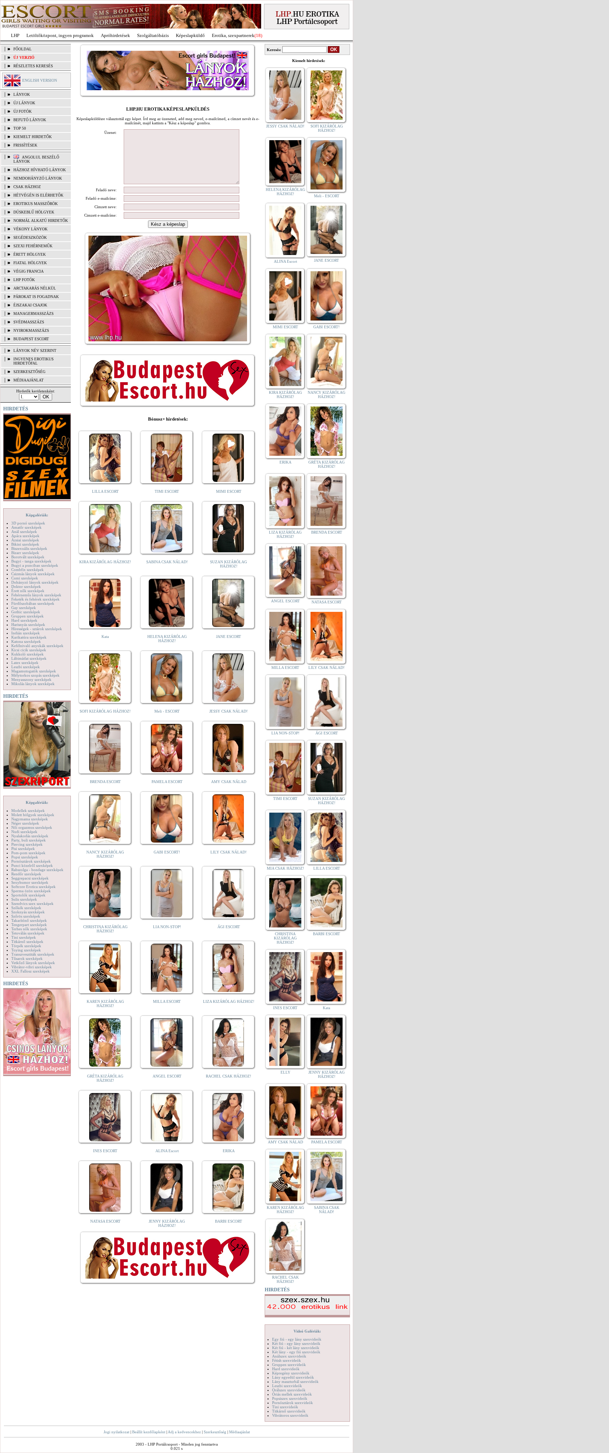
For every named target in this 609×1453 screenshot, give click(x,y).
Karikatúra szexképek (29, 637)
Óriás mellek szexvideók (292, 1394)
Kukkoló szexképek (27, 654)
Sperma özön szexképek (31, 891)
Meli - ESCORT (167, 711)
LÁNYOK (21, 94)
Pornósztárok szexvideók (292, 1403)
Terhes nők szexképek (29, 929)
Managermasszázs (33, 313)
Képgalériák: (37, 515)
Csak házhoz (27, 187)
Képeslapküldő (190, 35)
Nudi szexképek (24, 832)
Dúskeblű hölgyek (33, 212)
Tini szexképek (23, 937)
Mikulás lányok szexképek (33, 684)
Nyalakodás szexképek (29, 836)
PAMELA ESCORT (167, 782)
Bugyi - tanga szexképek (31, 561)
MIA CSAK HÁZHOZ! (285, 868)
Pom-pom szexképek (28, 853)
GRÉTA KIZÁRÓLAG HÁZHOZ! (105, 1078)
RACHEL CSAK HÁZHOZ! (228, 1076)
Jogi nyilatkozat (116, 1432)
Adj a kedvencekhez (184, 1432)
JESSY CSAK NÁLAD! (228, 711)
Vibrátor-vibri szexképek (31, 967)
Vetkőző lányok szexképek (33, 963)
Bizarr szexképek (25, 553)
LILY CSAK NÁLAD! (228, 852)
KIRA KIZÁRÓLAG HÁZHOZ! (105, 562)
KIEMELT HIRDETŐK (32, 137)
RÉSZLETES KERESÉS (33, 66)
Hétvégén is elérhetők (38, 195)
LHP (15, 35)
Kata (105, 636)
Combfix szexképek (27, 569)
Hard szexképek (24, 620)
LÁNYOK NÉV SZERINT (34, 350)
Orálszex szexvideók (289, 1390)
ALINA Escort (167, 1151)
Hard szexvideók (286, 1369)
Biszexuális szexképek (29, 548)
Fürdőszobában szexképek (32, 603)
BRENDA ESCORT (105, 782)
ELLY (285, 1072)
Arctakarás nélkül (34, 288)
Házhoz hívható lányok (39, 170)
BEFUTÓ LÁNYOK (29, 120)
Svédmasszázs (28, 322)
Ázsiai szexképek (25, 540)
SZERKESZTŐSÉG (29, 372)
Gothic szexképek (25, 612)
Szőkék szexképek (26, 908)
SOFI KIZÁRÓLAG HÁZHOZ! (105, 711)
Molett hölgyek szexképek (32, 815)
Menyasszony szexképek (31, 679)
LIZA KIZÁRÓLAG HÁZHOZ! (228, 1001)
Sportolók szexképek (28, 895)
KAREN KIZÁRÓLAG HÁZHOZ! (105, 1003)
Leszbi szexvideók (287, 1386)
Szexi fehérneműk (33, 246)
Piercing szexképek (27, 844)
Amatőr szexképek (26, 527)
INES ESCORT (105, 1151)
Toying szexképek (26, 950)
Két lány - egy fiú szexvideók (296, 1352)
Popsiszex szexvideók (289, 1398)
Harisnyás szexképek (28, 624)
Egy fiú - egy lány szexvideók (296, 1339)
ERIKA (229, 1151)
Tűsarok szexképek (27, 958)
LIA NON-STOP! (167, 927)
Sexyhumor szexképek (29, 882)
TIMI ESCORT (167, 491)
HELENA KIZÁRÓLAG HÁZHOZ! (167, 638)
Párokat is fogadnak (36, 296)
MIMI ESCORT (228, 491)
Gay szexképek (23, 608)
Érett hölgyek (29, 254)
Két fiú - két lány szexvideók (295, 1348)
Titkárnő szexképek (27, 941)
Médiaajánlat (239, 1432)
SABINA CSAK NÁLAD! (167, 562)
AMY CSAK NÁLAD (228, 782)
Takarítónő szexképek (29, 920)
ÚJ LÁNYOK (24, 103)
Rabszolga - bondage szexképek (37, 870)
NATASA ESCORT (105, 1221)
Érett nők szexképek (27, 591)
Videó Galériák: (307, 1331)
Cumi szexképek (24, 578)
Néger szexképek (25, 823)
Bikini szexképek (25, 544)
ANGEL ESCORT (167, 1076)
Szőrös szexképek (25, 916)
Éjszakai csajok (30, 305)
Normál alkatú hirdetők (40, 220)
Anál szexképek (24, 531)
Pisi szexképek (23, 848)
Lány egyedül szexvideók (293, 1377)
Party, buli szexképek (28, 840)
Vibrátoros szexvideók (290, 1415)
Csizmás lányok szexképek (33, 574)
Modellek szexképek (28, 810)
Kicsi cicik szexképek (28, 650)
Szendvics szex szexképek (32, 903)
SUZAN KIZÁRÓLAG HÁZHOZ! (228, 564)
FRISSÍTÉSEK (25, 145)
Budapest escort (31, 339)
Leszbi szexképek (25, 667)
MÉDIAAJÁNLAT (28, 380)
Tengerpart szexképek (29, 925)
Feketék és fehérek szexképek (35, 599)
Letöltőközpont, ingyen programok (60, 35)
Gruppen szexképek (27, 616)
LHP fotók (24, 280)
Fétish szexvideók (286, 1360)
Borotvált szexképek (27, 557)
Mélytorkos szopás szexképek (35, 675)
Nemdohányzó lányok (37, 178)
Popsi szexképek (24, 857)
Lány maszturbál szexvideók (295, 1381)
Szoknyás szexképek (28, 912)
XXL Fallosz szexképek (30, 971)
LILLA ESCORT (105, 491)
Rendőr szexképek (26, 874)
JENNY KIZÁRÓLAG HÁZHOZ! (167, 1223)
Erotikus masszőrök (35, 203)
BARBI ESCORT (228, 1221)
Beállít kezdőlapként (148, 1432)
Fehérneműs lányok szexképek (36, 595)
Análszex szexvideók (289, 1356)
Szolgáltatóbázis (153, 35)
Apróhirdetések (115, 35)
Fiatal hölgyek (30, 263)
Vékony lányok (30, 229)
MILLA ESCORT (167, 1001)
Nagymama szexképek (29, 819)
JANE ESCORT (228, 636)
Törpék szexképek (26, 946)
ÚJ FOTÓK (22, 111)
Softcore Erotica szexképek (33, 886)
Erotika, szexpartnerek (233, 35)
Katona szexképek (26, 641)
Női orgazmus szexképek (31, 827)
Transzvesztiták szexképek (32, 954)
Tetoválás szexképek (27, 933)
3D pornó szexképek (28, 523)
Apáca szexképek (25, 536)
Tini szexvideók (285, 1407)
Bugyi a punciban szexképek (34, 565)
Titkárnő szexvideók (289, 1411)
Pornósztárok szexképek (31, 861)
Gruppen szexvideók (289, 1364)
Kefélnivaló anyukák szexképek (37, 646)
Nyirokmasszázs (31, 330)
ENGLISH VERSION (39, 80)
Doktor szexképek (26, 586)
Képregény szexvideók (290, 1373)
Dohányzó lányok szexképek (35, 582)
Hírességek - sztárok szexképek (36, 629)
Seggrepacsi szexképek (30, 878)
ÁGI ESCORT (228, 927)
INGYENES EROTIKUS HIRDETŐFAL (33, 361)
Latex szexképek (24, 662)
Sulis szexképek (24, 899)
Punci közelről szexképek (32, 865)
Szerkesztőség (215, 1432)
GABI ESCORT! (167, 852)
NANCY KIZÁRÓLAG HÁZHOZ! (105, 854)
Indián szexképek (25, 633)
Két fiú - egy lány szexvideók (296, 1343)
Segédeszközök (30, 237)
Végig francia (28, 271)
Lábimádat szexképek (29, 658)
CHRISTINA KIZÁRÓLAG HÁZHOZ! (105, 929)
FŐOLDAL (22, 49)
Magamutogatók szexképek (33, 671)
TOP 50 (19, 128)
